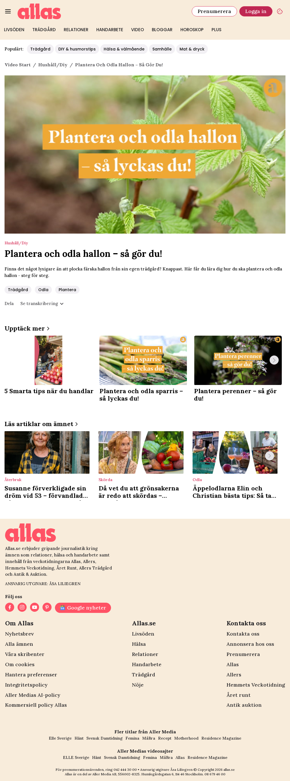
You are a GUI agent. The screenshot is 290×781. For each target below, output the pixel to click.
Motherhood (186, 738)
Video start (18, 64)
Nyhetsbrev (19, 633)
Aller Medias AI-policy (32, 695)
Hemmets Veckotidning (256, 684)
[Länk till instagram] (22, 608)
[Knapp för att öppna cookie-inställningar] (280, 11)
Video (137, 30)
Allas (233, 664)
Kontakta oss (243, 633)
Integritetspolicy (26, 684)
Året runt (239, 695)
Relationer (76, 30)
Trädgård (44, 30)
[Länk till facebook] (9, 608)
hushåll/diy (52, 64)
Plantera (67, 290)
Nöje (138, 684)
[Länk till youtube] (34, 608)
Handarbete (109, 30)
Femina (132, 738)
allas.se (229, 769)
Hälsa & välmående (124, 49)
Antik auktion (244, 705)
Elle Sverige (60, 738)
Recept (164, 738)
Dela (9, 303)
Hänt (79, 738)
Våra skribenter (24, 654)
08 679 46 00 (214, 774)
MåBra (148, 738)
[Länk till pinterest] (47, 608)
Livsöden (14, 30)
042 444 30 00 (125, 769)
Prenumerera (214, 11)
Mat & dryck (192, 49)
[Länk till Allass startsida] (101, 11)
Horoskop (192, 30)
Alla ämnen (19, 644)
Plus (216, 30)
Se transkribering (39, 303)
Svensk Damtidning (104, 738)
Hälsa (139, 644)
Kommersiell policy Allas (36, 705)
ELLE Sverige (76, 757)
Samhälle (162, 49)
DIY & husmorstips (77, 49)
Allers (234, 674)
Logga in (255, 11)
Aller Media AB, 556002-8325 (116, 774)
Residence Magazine (221, 738)
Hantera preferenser (31, 674)
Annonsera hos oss (250, 644)
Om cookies (20, 664)
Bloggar (162, 30)
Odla (43, 290)
